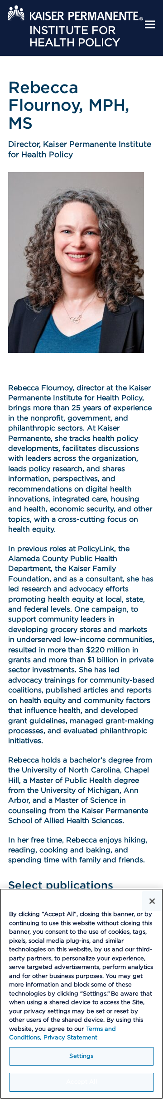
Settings (81, 1056)
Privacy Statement (70, 1038)
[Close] (152, 901)
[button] (150, 24)
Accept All (81, 1082)
